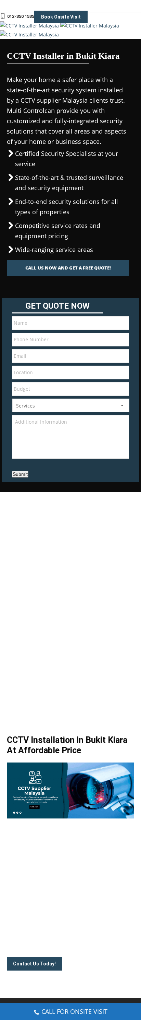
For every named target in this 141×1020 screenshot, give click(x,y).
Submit (20, 474)
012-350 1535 (20, 16)
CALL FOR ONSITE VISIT (74, 1011)
